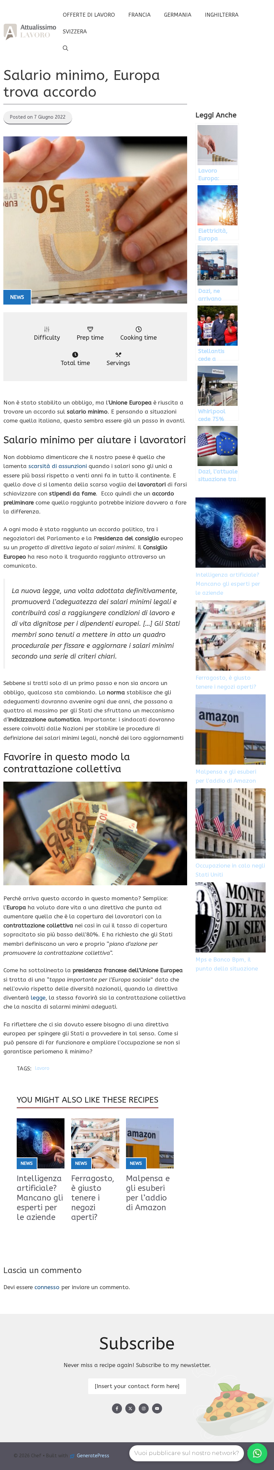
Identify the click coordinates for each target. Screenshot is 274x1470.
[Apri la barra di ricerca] (65, 48)
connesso (46, 1287)
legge (38, 997)
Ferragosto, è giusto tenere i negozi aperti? (92, 1198)
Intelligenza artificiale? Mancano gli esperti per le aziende (40, 1198)
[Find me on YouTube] (157, 1408)
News (17, 297)
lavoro (42, 1068)
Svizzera (75, 31)
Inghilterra (222, 15)
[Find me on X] (130, 1408)
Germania (177, 15)
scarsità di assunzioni (57, 466)
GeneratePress (93, 1456)
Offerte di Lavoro (89, 15)
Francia (139, 15)
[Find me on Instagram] (144, 1408)
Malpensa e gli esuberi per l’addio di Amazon (148, 1193)
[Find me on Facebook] (117, 1408)
